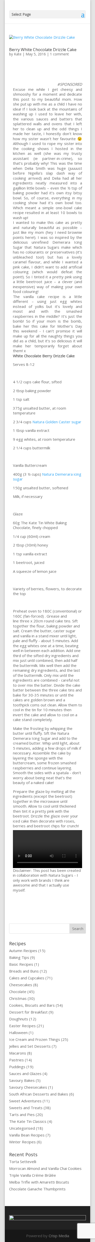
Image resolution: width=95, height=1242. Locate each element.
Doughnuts (18, 1018)
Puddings (17, 1066)
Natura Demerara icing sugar (47, 477)
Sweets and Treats (26, 1107)
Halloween (18, 1032)
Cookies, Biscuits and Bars (32, 1005)
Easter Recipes (22, 1025)
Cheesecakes (20, 984)
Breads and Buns (24, 971)
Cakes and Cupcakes (26, 977)
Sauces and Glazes (25, 1073)
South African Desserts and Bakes (38, 1094)
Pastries (16, 1059)
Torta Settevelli (22, 1161)
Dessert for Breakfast (28, 1012)
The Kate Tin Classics (27, 1121)
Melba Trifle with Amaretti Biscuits (39, 1182)
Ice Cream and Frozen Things (34, 1039)
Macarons (17, 1053)
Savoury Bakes (22, 1080)
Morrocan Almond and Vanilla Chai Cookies (45, 1168)
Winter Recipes (22, 1141)
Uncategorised (22, 1128)
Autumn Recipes (23, 950)
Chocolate (17, 991)
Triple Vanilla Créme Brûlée (32, 1175)
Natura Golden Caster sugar (56, 421)
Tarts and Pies (22, 1114)
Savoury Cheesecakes (28, 1087)
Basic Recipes (21, 964)
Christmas (18, 998)
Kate (18, 54)
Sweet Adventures (25, 1100)
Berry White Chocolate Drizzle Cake (43, 49)
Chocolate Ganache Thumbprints (37, 1188)
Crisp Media (59, 1235)
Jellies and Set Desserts (30, 1046)
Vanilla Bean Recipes (27, 1135)
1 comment (59, 54)
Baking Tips (19, 957)
